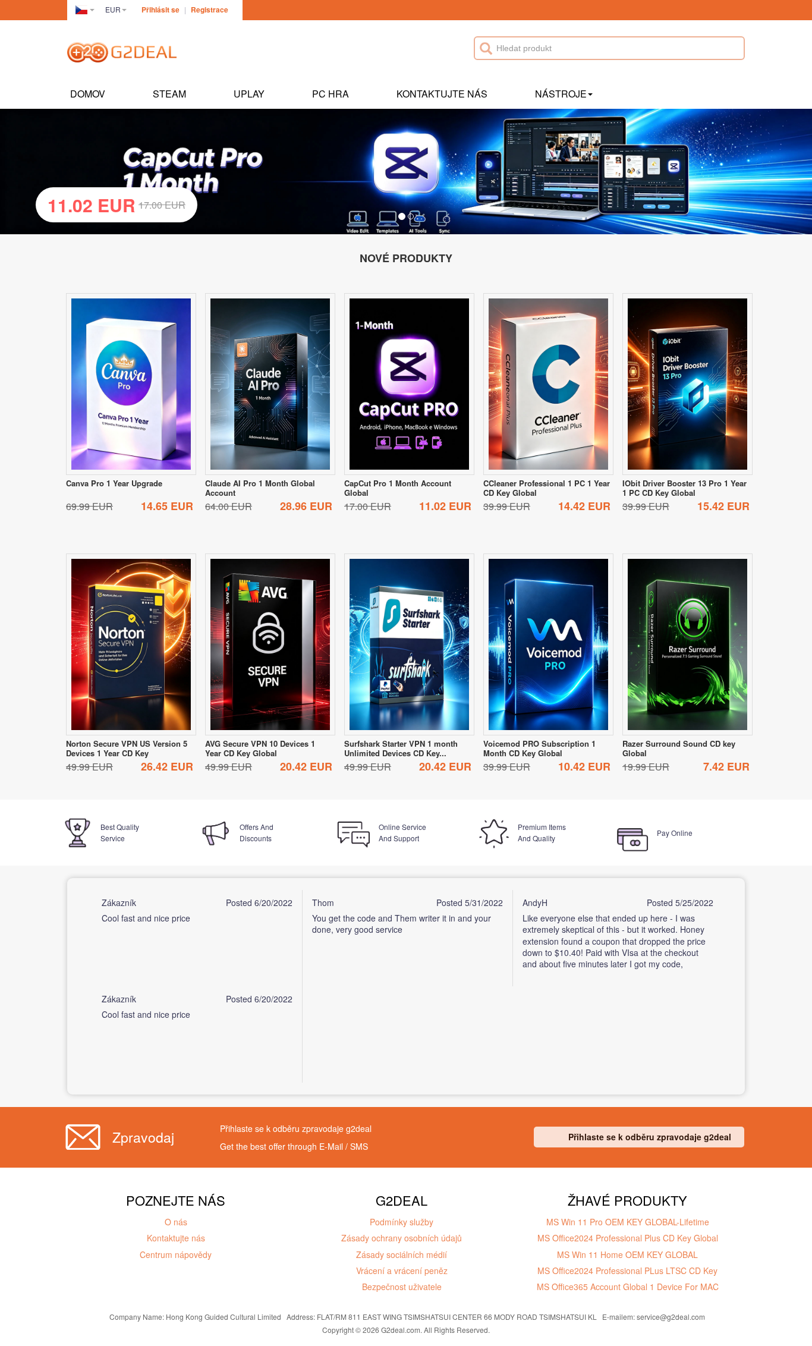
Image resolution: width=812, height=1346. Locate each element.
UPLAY (249, 93)
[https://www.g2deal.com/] (122, 54)
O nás (176, 1222)
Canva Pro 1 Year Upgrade (114, 483)
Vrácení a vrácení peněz (402, 1270)
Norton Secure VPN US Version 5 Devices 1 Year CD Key (126, 748)
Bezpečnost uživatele (402, 1286)
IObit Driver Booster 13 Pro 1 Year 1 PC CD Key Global (684, 487)
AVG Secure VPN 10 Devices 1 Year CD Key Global (260, 748)
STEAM (169, 93)
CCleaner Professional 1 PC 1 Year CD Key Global (546, 487)
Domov (87, 93)
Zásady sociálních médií (401, 1254)
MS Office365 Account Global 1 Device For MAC (628, 1286)
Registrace (209, 9)
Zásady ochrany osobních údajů (401, 1238)
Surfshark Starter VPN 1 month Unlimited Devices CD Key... (401, 748)
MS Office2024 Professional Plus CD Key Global (627, 1238)
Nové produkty (406, 258)
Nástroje (561, 93)
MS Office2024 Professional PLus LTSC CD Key (627, 1270)
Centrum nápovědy (176, 1254)
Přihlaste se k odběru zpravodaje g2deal (649, 1137)
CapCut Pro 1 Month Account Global (397, 487)
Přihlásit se (160, 9)
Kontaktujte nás (441, 93)
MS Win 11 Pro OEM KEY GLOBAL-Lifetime (627, 1222)
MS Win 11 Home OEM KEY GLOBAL (627, 1254)
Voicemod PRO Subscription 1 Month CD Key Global (539, 748)
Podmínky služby (401, 1222)
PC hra (330, 93)
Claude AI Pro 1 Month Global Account (260, 487)
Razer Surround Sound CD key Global (678, 748)
